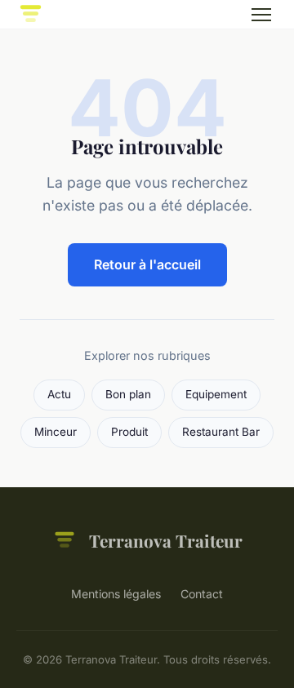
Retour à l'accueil (147, 264)
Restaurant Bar (221, 431)
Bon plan (128, 394)
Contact (201, 594)
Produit (129, 431)
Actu (59, 394)
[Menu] (261, 15)
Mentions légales (116, 594)
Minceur (55, 431)
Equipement (216, 394)
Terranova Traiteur (166, 540)
